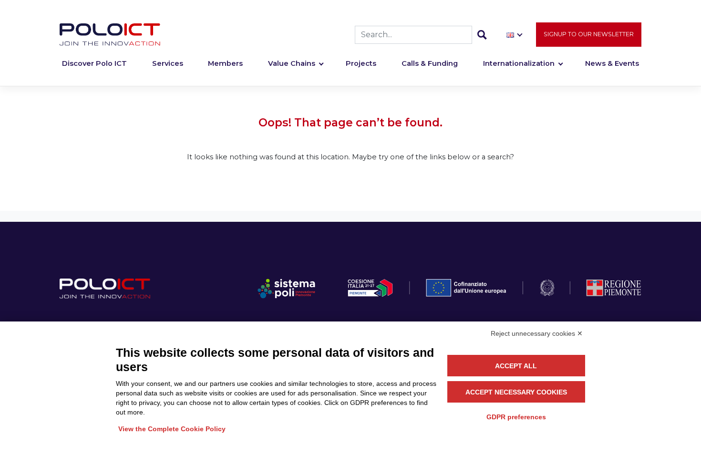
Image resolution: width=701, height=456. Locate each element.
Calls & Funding (430, 63)
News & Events (612, 63)
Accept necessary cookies (516, 392)
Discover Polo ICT (94, 63)
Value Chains (291, 63)
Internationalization (519, 63)
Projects (361, 63)
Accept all (516, 366)
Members (225, 63)
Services (167, 63)
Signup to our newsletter (589, 34)
